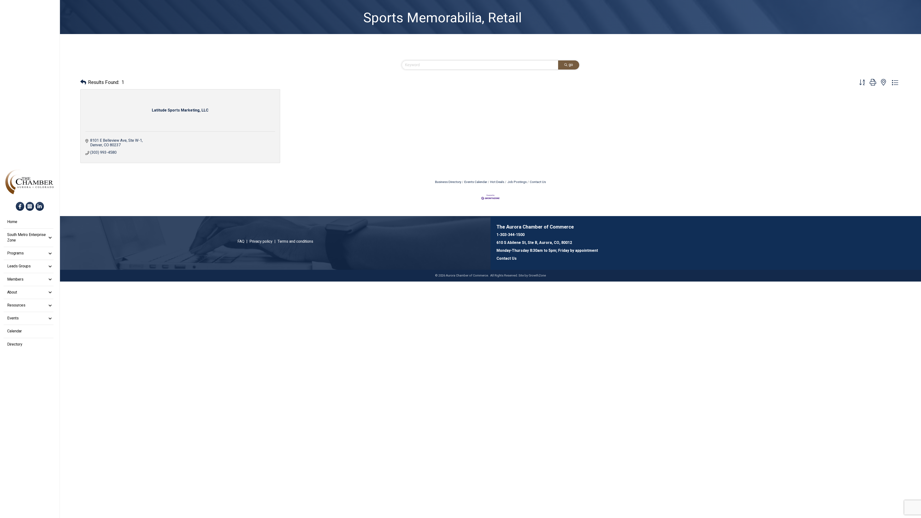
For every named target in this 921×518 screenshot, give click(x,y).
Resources (16, 305)
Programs (15, 253)
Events (13, 318)
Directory (14, 344)
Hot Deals (497, 182)
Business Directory (448, 182)
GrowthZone (537, 275)
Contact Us (538, 182)
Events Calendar (475, 182)
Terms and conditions (295, 241)
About (12, 292)
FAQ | (243, 241)
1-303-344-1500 (510, 235)
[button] (83, 82)
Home (12, 222)
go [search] (571, 65)
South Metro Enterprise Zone (26, 237)
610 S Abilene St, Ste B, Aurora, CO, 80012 (534, 243)
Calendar (14, 331)
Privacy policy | (263, 241)
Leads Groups (19, 266)
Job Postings (517, 182)
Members (15, 279)
